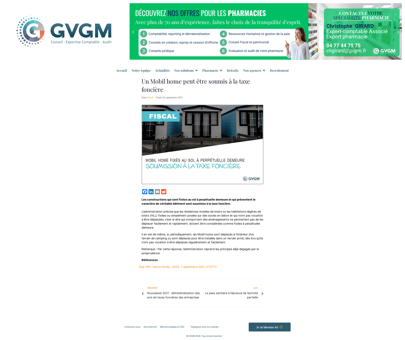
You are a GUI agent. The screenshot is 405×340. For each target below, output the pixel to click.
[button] (133, 32)
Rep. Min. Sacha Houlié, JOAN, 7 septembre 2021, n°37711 (178, 266)
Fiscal (150, 97)
